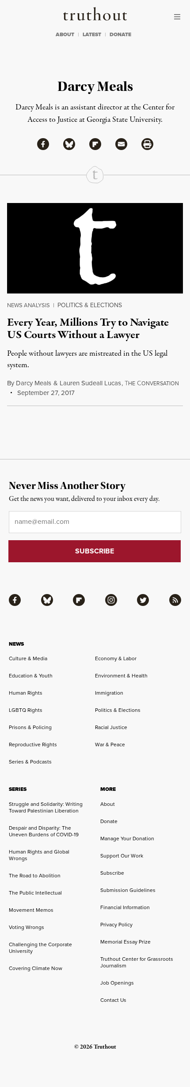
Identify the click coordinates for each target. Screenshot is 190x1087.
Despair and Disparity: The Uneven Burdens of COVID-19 (44, 831)
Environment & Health (121, 676)
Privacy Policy (116, 925)
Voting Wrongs (26, 927)
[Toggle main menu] (179, 16)
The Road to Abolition (35, 876)
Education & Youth (31, 676)
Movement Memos (31, 910)
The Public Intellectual (35, 893)
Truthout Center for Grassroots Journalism (136, 962)
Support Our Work (121, 856)
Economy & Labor (116, 658)
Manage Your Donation (127, 839)
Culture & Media (28, 658)
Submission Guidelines (128, 890)
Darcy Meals (33, 383)
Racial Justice (111, 727)
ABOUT (65, 34)
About (107, 804)
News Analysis (28, 305)
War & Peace (110, 744)
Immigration (109, 693)
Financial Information (125, 907)
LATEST (92, 34)
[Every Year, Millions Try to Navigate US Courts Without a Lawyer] (95, 248)
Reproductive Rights (33, 744)
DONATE (120, 34)
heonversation (152, 383)
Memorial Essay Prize (125, 942)
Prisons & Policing (30, 727)
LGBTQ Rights (25, 710)
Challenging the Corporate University (40, 947)
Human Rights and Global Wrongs (39, 855)
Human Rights (25, 693)
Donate (109, 821)
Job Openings (117, 983)
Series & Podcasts (30, 762)
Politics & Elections (89, 305)
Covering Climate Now (35, 968)
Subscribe (112, 873)
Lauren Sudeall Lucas (90, 383)
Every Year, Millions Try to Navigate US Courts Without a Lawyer (88, 328)
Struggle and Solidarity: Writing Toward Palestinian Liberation (46, 807)
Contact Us (113, 1000)
